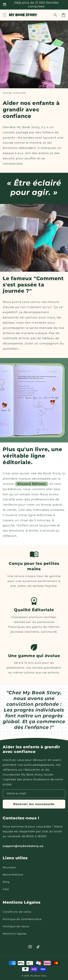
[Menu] (5, 15)
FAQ (6, 889)
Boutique (9, 867)
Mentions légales (15, 933)
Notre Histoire (13, 874)
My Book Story (38, 975)
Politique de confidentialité (22, 919)
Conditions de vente (17, 911)
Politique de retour (16, 926)
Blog (6, 881)
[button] (55, 15)
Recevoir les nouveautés (34, 804)
